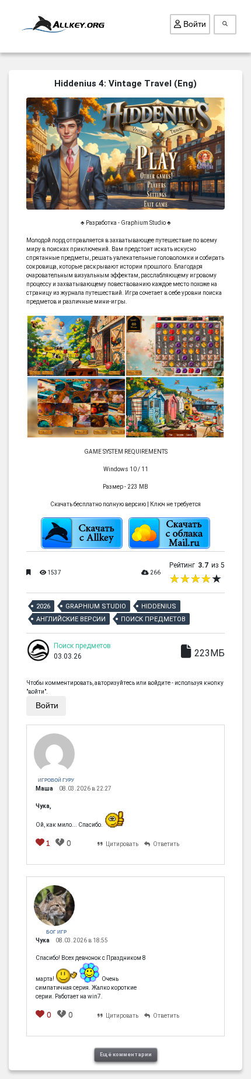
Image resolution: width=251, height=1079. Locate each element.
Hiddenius (158, 606)
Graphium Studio (95, 606)
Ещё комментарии (126, 1054)
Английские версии (71, 619)
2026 (43, 606)
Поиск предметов (153, 619)
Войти (193, 24)
